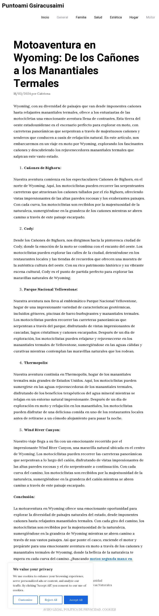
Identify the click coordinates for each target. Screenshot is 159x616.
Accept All (75, 600)
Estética (116, 17)
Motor (150, 17)
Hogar (134, 17)
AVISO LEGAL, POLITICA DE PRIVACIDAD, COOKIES (79, 609)
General (62, 17)
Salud (98, 17)
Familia (81, 17)
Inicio (45, 17)
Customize (25, 600)
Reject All (51, 600)
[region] (50, 585)
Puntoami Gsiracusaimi (33, 6)
